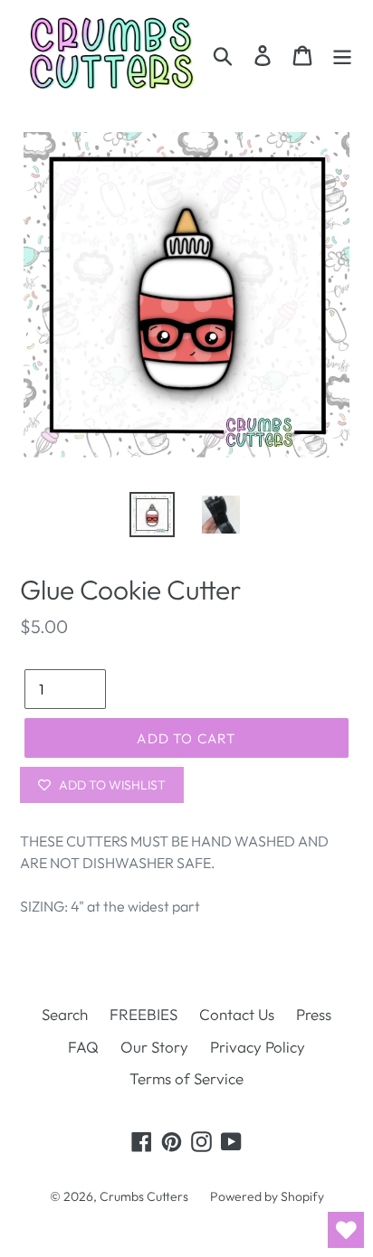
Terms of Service (186, 1078)
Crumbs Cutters (144, 1196)
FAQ (83, 1046)
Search (65, 1014)
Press (313, 1014)
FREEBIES (143, 1014)
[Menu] (342, 54)
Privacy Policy (257, 1046)
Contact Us (236, 1014)
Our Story (154, 1046)
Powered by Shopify (267, 1196)
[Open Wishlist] (346, 1230)
